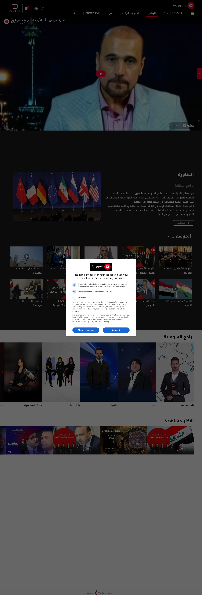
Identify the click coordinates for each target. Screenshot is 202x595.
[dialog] (101, 297)
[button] (101, 298)
